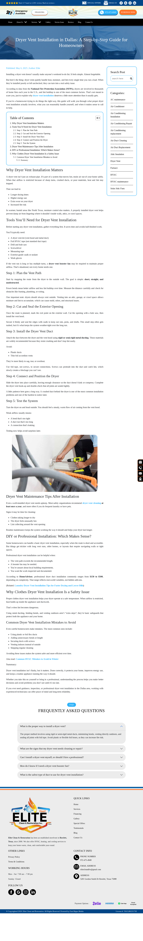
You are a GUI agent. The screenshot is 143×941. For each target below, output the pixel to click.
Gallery (48, 22)
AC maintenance (117, 99)
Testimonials (79, 828)
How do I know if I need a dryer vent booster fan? (44, 766)
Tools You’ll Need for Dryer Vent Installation (32, 127)
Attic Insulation (117, 154)
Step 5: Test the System (26, 143)
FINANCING (39, 12)
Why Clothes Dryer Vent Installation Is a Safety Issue (35, 153)
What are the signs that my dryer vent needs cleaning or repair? (51, 748)
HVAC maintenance (119, 181)
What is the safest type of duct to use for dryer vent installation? (52, 774)
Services (34, 22)
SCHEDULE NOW (128, 12)
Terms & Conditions (16, 862)
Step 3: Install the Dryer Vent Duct (30, 137)
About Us (19, 22)
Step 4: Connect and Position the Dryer (32, 140)
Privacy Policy (14, 857)
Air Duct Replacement (120, 147)
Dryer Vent (115, 161)
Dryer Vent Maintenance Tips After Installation (32, 146)
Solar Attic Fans (117, 188)
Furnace (114, 168)
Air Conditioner (117, 106)
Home (10, 22)
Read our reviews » (49, 3)
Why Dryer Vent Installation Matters (28, 123)
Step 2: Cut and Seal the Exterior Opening (33, 133)
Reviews (71, 22)
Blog (79, 22)
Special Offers (79, 823)
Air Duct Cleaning (118, 140)
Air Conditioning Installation (118, 115)
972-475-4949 (110, 12)
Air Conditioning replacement (118, 132)
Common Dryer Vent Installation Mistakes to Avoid (37, 157)
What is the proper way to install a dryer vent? (43, 726)
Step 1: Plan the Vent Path (27, 130)
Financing (77, 814)
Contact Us (89, 22)
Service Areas (59, 22)
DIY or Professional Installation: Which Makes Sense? (36, 150)
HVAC (113, 175)
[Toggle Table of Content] (96, 118)
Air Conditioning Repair (121, 123)
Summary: (24, 160)
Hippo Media (77, 911)
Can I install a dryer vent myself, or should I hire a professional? (52, 757)
